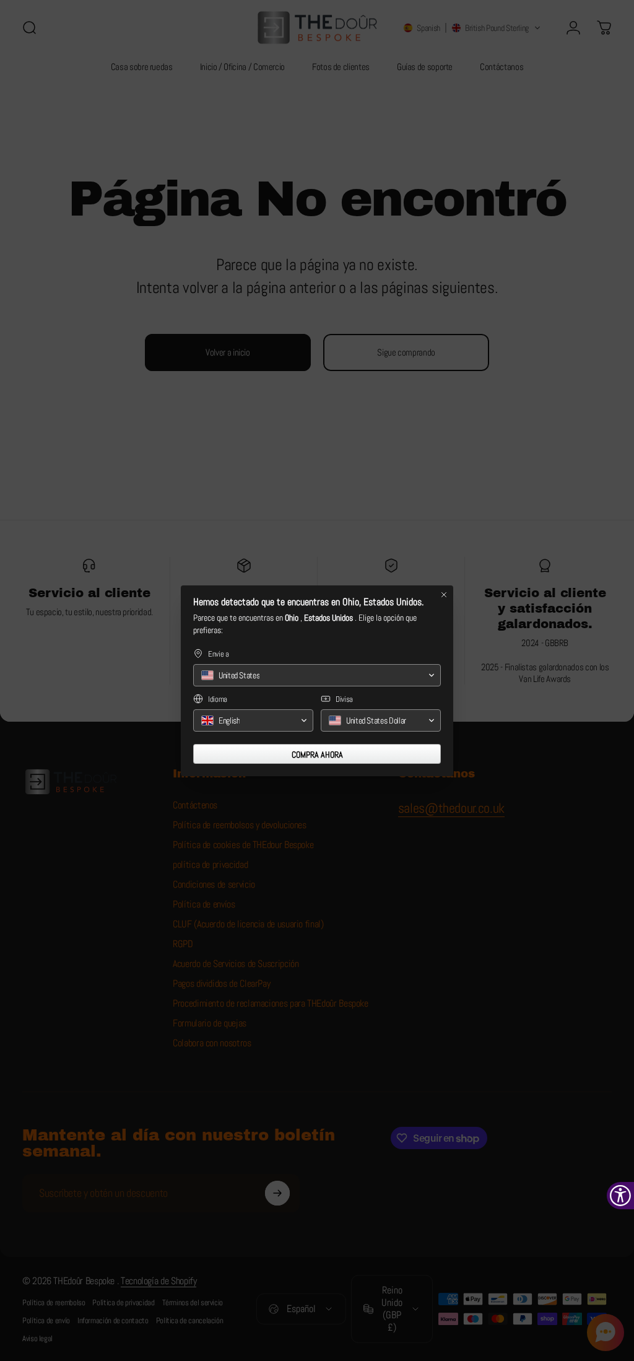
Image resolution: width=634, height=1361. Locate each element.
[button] (317, 675)
